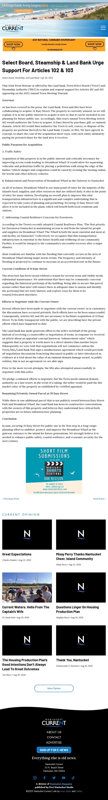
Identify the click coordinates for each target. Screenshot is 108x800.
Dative (79, 791)
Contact (54, 737)
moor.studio (66, 791)
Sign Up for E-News (54, 750)
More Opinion (54, 688)
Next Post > (99, 498)
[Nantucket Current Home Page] (12, 28)
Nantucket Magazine (61, 784)
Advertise (54, 742)
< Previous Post (10, 498)
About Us (54, 732)
